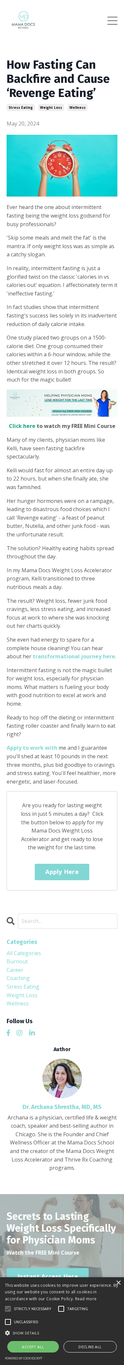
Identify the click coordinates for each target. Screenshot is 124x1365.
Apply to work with (32, 747)
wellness (77, 107)
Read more (86, 1299)
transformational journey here (74, 656)
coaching (18, 978)
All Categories (24, 953)
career (15, 970)
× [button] (118, 1283)
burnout (17, 961)
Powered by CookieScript (23, 1358)
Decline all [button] (90, 1346)
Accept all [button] (33, 1346)
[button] (62, 1333)
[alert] (62, 1321)
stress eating (21, 107)
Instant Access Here (47, 1276)
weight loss (51, 107)
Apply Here (62, 872)
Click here (22, 426)
